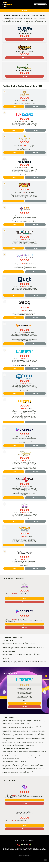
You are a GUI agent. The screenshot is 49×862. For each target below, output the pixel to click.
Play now (24, 39)
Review (14, 106)
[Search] (45, 4)
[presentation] (4, 692)
